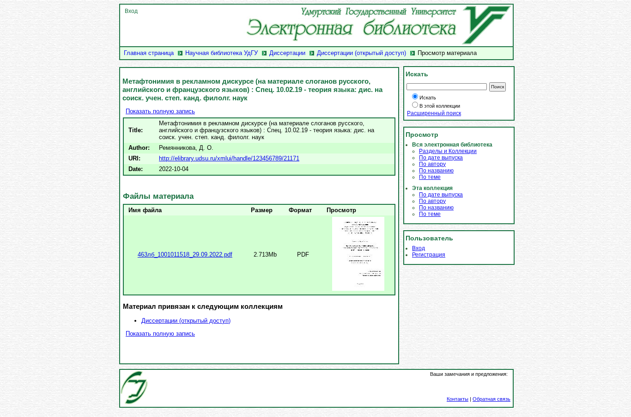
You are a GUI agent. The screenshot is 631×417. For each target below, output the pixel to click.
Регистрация (428, 254)
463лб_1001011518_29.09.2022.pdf (185, 254)
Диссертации (287, 52)
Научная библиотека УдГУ (221, 52)
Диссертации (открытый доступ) (361, 52)
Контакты (457, 399)
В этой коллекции (439, 106)
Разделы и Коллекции (448, 151)
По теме (430, 177)
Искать (427, 97)
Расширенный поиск (434, 113)
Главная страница (149, 52)
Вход (131, 11)
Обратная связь (491, 399)
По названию (436, 170)
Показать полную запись (160, 111)
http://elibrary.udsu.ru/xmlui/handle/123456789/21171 (229, 158)
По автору (432, 164)
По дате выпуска (441, 157)
